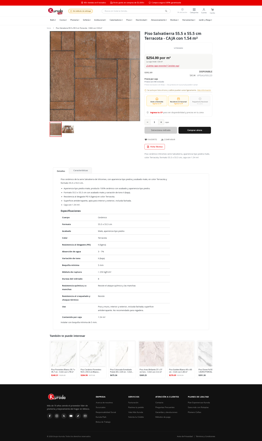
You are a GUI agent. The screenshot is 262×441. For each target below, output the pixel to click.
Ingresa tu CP (156, 112)
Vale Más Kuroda (135, 412)
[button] (134, 76)
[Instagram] (56, 416)
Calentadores (115, 20)
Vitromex (178, 48)
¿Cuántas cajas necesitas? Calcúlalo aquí (162, 66)
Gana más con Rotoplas (198, 407)
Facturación (133, 402)
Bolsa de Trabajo (103, 422)
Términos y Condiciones (205, 436)
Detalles (61, 171)
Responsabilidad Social (106, 412)
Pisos (128, 20)
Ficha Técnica (156, 146)
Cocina (63, 20)
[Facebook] (49, 416)
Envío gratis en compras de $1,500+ (128, 3)
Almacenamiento (158, 20)
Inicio (49, 28)
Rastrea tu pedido (136, 407)
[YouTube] (71, 416)
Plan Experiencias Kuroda (199, 402)
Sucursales (100, 407)
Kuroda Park (101, 417)
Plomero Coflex (194, 412)
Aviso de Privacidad (185, 436)
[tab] (61, 170)
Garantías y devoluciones (166, 412)
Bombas (173, 20)
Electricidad (141, 20)
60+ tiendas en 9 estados (95, 3)
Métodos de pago (163, 417)
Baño (52, 20)
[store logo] (55, 11)
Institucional (99, 20)
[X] (64, 416)
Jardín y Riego (205, 20)
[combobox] (136, 11)
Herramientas (188, 20)
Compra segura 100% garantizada (166, 3)
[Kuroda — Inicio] (57, 402)
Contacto (159, 402)
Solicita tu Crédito (136, 417)
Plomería (74, 20)
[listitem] (63, 359)
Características (80, 170)
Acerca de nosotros (104, 402)
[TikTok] (78, 416)
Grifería (86, 20)
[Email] (85, 416)
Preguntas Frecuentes (165, 407)
